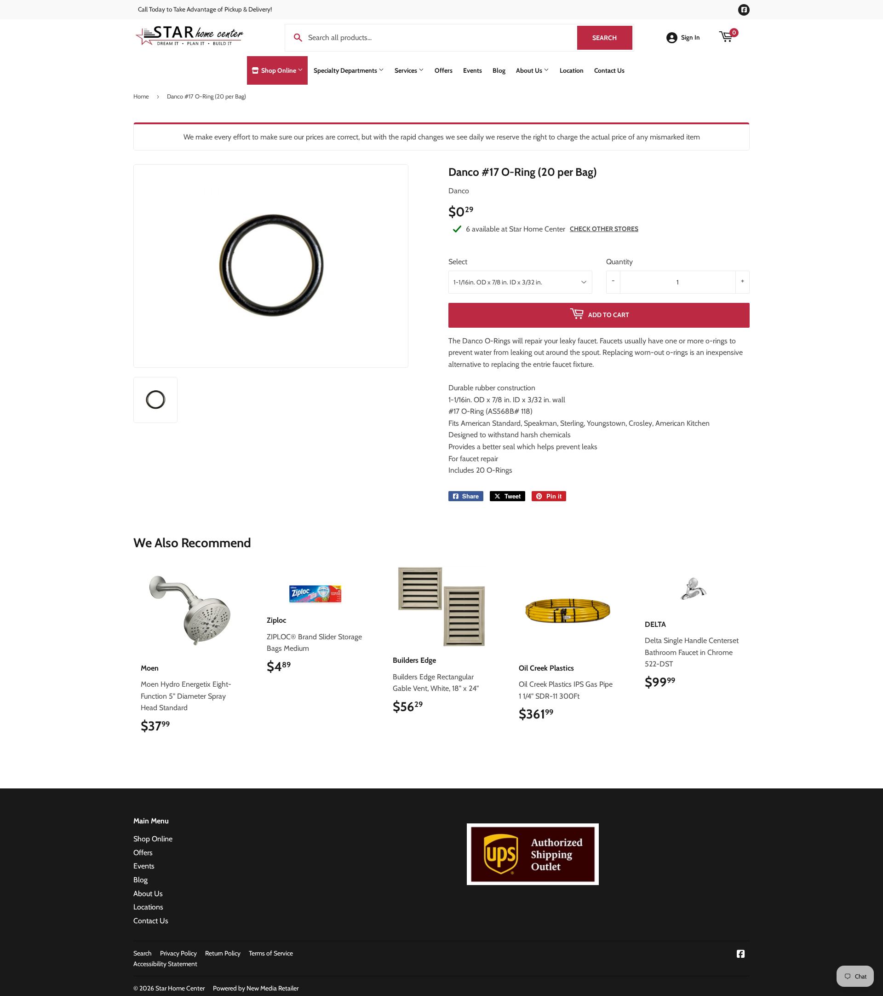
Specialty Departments (346, 70)
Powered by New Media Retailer (255, 988)
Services (407, 70)
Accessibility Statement (165, 963)
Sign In (690, 37)
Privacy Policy (178, 953)
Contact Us (609, 70)
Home (141, 96)
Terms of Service (271, 953)
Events (472, 70)
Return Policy (223, 953)
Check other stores (604, 229)
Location (572, 70)
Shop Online (279, 70)
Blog (499, 70)
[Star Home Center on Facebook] (741, 954)
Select (457, 261)
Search (612, 38)
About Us (530, 70)
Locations (148, 907)
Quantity (619, 261)
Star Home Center (180, 988)
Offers (444, 70)
